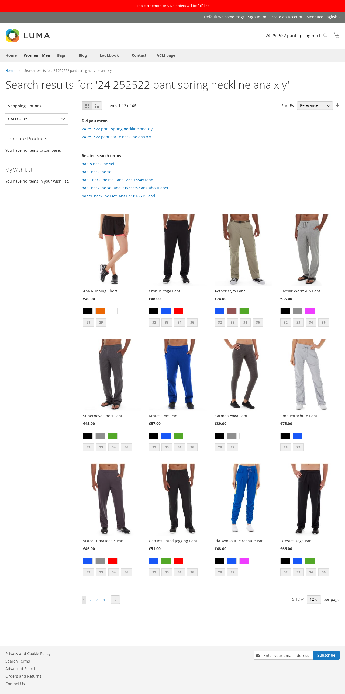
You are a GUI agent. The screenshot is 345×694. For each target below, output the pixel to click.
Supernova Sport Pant (102, 415)
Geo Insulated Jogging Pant (173, 540)
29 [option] (101, 322)
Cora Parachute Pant (298, 415)
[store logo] (28, 35)
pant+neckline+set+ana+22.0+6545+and (117, 179)
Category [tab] (17, 118)
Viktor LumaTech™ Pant (104, 540)
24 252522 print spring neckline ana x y (117, 128)
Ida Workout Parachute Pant (240, 540)
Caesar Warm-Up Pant (300, 290)
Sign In (254, 16)
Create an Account (285, 16)
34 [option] (179, 322)
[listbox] (112, 312)
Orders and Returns (23, 676)
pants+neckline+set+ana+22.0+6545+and (118, 196)
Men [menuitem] (46, 55)
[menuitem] (11, 55)
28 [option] (88, 322)
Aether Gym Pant (230, 290)
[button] (323, 17)
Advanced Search (21, 668)
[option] (88, 311)
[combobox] (296, 35)
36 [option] (192, 322)
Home (10, 70)
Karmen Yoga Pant (231, 415)
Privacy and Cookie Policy (27, 653)
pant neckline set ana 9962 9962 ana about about (126, 187)
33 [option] (167, 322)
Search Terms (17, 661)
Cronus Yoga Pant (164, 290)
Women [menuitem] (31, 55)
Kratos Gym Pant (164, 415)
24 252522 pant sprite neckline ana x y (116, 136)
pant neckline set (97, 171)
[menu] (172, 55)
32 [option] (154, 322)
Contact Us (15, 683)
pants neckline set (98, 163)
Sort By (287, 105)
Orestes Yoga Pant (296, 540)
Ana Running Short (100, 290)
